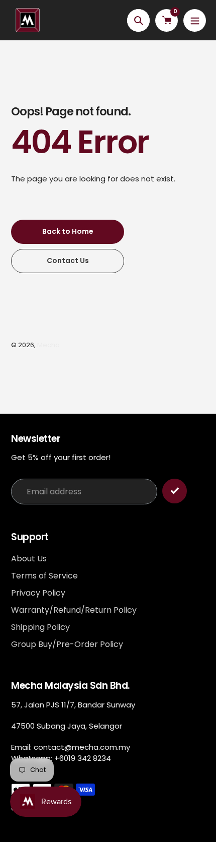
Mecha (48, 345)
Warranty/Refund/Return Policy (74, 610)
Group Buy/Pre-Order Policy (67, 644)
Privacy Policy (38, 593)
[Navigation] (194, 20)
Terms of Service (44, 575)
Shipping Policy (40, 627)
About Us (29, 558)
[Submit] (174, 491)
